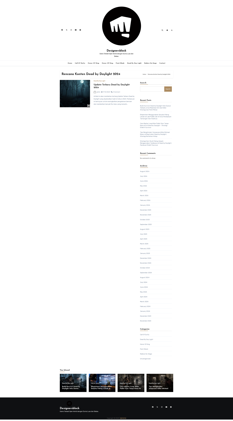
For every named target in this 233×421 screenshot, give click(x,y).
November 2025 (145, 215)
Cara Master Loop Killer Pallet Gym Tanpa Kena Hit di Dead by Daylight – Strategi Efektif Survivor (154, 125)
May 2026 (143, 186)
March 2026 (144, 195)
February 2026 (145, 200)
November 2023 (145, 321)
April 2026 (143, 191)
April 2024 (143, 297)
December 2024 (145, 258)
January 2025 (145, 253)
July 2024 (143, 282)
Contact (162, 63)
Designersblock (116, 50)
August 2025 (144, 229)
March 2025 (144, 244)
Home (70, 63)
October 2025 (145, 220)
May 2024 (143, 292)
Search (143, 83)
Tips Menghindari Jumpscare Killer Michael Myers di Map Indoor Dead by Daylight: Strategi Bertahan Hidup (155, 134)
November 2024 (145, 263)
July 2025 (143, 234)
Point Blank (120, 63)
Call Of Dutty (80, 63)
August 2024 (144, 277)
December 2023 (145, 316)
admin (98, 92)
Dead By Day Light (134, 63)
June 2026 (144, 181)
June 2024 (144, 287)
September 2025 (146, 224)
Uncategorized (145, 359)
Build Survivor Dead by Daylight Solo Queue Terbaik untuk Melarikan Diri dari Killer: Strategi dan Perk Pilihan (155, 108)
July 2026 (143, 176)
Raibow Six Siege (150, 63)
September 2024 (146, 273)
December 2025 (145, 210)
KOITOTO (123, 418)
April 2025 (143, 239)
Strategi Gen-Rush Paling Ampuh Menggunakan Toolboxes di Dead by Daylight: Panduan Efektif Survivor (156, 143)
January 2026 (145, 205)
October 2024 (145, 268)
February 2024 (145, 306)
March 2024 (144, 301)
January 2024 (145, 311)
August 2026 (144, 171)
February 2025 (145, 248)
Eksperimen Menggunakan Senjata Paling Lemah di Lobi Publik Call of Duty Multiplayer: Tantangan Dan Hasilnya (156, 117)
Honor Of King (93, 63)
